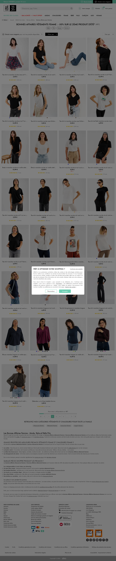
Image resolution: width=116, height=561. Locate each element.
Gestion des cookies (70, 287)
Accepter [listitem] (65, 291)
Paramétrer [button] (59, 283)
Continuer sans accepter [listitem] (76, 269)
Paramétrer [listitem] (51, 291)
